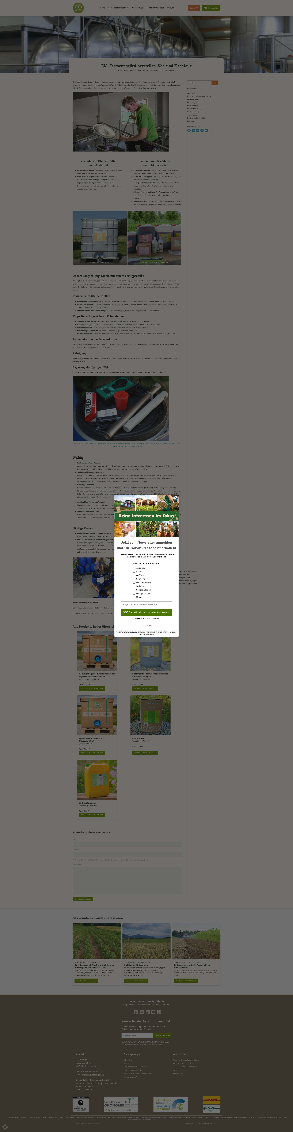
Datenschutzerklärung (148, 631)
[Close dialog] (176, 498)
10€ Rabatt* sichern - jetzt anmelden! (146, 612)
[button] (5, 1127)
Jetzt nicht (146, 625)
